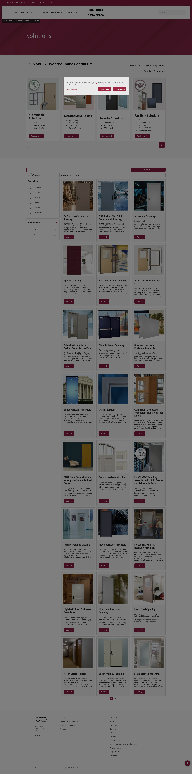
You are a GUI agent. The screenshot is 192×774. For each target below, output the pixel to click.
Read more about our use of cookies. (106, 84)
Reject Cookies (104, 89)
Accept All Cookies (119, 89)
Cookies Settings (72, 89)
